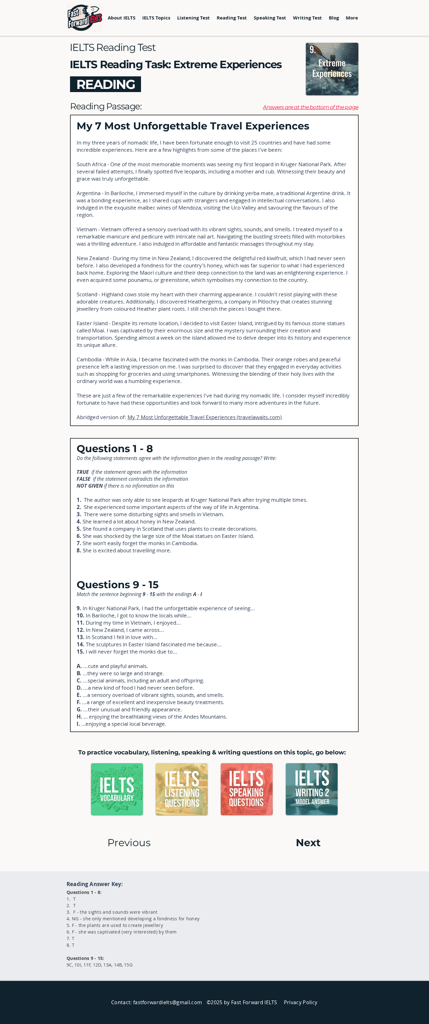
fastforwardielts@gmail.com (167, 1002)
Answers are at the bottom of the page (310, 107)
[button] (156, 17)
